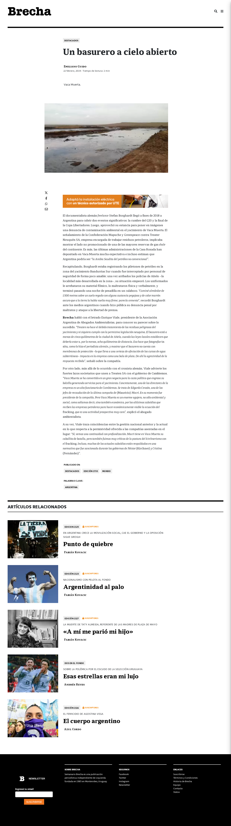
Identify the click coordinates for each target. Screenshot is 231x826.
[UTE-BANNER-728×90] (115, 201)
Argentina (71, 487)
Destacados (71, 40)
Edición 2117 (72, 618)
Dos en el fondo (74, 663)
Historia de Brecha (182, 781)
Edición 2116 (72, 707)
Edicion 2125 (72, 526)
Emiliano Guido (75, 66)
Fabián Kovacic (75, 552)
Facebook (124, 774)
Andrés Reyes (74, 684)
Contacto (178, 788)
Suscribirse (178, 774)
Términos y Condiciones (185, 777)
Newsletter (124, 784)
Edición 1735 (91, 471)
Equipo (177, 784)
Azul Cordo (72, 729)
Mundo (106, 471)
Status (176, 791)
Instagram (124, 781)
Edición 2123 (72, 573)
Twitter (122, 777)
